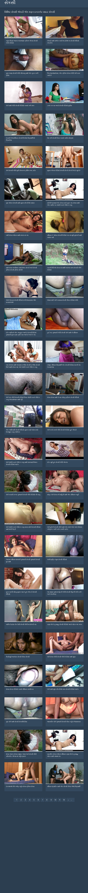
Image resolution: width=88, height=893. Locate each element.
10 (55, 800)
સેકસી (9, 2)
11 (59, 800)
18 (64, 800)
